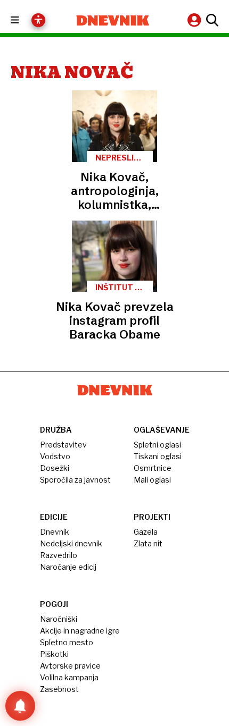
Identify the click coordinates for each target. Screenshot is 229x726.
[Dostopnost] (38, 20)
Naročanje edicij (68, 566)
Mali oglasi (152, 479)
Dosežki (54, 467)
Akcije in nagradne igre (80, 630)
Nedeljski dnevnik (71, 543)
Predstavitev (63, 444)
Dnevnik (54, 531)
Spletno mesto (66, 642)
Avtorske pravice (70, 665)
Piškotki (54, 654)
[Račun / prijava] (195, 20)
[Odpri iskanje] (210, 20)
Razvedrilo (58, 555)
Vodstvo (55, 456)
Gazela (146, 531)
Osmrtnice (152, 467)
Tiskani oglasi (158, 456)
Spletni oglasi (157, 444)
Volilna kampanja (69, 677)
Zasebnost (59, 689)
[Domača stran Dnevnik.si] (112, 20)
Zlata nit (148, 543)
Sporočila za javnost (75, 479)
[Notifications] (20, 706)
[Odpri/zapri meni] (24, 20)
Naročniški (58, 618)
